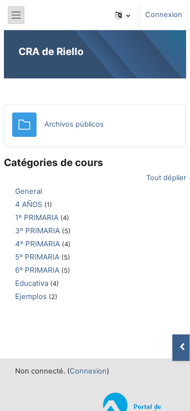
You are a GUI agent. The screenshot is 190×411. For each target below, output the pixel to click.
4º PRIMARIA (37, 243)
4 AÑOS (28, 204)
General (28, 191)
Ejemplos (31, 296)
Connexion (163, 14)
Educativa (31, 283)
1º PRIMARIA (36, 217)
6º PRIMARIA (37, 270)
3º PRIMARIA (37, 230)
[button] (122, 15)
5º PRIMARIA (37, 257)
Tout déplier (166, 177)
